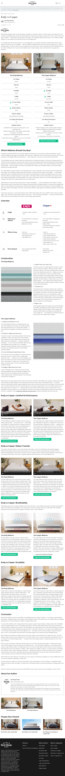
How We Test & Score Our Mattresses (30, 748)
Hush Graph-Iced (42, 765)
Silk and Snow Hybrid (43, 753)
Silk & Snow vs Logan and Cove (57, 753)
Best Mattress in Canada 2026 (29, 732)
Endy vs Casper (54, 745)
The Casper (41, 758)
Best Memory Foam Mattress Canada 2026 (50, 732)
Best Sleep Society (32, 3)
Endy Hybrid (41, 748)
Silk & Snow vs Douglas (56, 750)
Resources (25, 743)
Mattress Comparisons (56, 743)
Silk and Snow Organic (43, 755)
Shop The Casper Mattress (48, 141)
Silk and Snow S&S (43, 750)
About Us (24, 745)
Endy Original (42, 745)
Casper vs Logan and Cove (56, 755)
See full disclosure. (16, 10)
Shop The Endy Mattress (16, 144)
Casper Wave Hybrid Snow (44, 763)
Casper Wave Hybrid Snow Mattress (44, 554)
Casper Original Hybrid (44, 760)
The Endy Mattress (11, 710)
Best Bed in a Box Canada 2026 (9, 732)
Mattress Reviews (43, 743)
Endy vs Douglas (54, 748)
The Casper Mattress (32, 710)
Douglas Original (42, 768)
